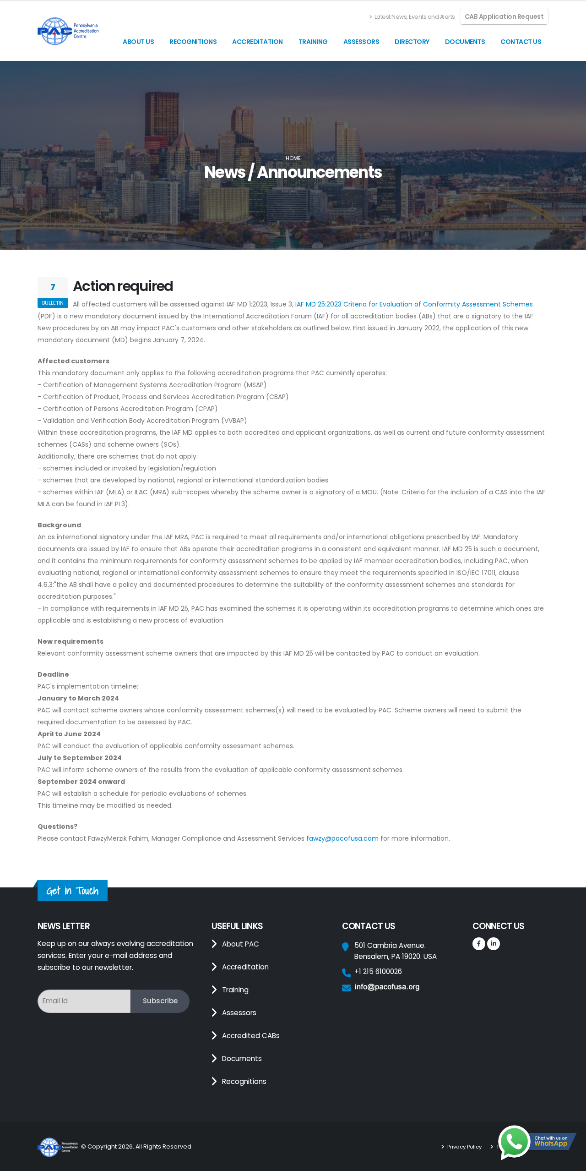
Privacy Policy (464, 1146)
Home (293, 158)
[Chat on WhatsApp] (537, 1143)
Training (313, 41)
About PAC (240, 944)
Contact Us (520, 41)
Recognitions (193, 41)
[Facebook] (478, 943)
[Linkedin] (493, 943)
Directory (412, 41)
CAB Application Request (504, 16)
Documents (465, 41)
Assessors (361, 41)
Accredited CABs (251, 1035)
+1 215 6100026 (378, 971)
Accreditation (257, 41)
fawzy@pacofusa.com (342, 838)
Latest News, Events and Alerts (414, 17)
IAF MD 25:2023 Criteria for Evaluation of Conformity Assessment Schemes (414, 304)
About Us (138, 41)
